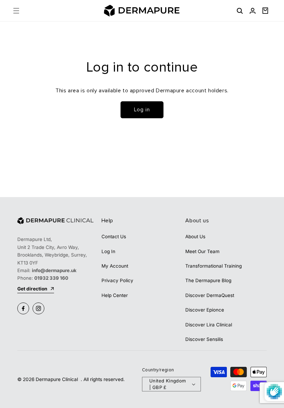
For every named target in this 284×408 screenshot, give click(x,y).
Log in (142, 109)
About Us (195, 236)
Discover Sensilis (204, 339)
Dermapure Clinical (57, 379)
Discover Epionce (204, 310)
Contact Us (113, 236)
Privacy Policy (117, 280)
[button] (16, 10)
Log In (108, 251)
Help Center (114, 295)
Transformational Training (213, 266)
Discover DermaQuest (209, 295)
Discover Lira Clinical (208, 324)
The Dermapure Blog (208, 280)
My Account (114, 266)
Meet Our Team (202, 251)
